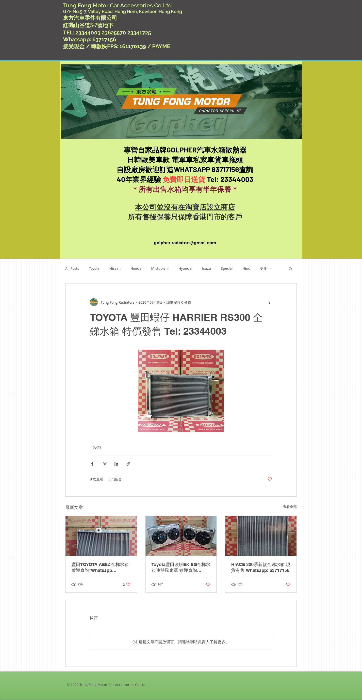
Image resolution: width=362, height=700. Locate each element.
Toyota (94, 268)
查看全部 (290, 506)
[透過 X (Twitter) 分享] (104, 464)
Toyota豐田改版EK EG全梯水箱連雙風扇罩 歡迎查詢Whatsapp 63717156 (180, 567)
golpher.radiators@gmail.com (185, 242)
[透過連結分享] (128, 464)
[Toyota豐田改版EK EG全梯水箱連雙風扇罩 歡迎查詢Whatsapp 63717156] (181, 536)
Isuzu (206, 268)
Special (227, 268)
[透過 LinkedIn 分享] (116, 464)
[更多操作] (269, 302)
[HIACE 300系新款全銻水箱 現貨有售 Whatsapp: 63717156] (260, 536)
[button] (290, 268)
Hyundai (185, 268)
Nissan (115, 268)
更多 (263, 268)
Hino (246, 268)
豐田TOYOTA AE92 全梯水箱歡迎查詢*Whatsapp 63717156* (100, 567)
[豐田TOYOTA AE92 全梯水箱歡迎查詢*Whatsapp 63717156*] (101, 536)
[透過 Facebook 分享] (92, 464)
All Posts (72, 268)
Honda (136, 268)
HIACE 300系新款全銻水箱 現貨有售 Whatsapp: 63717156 (260, 567)
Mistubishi (160, 268)
